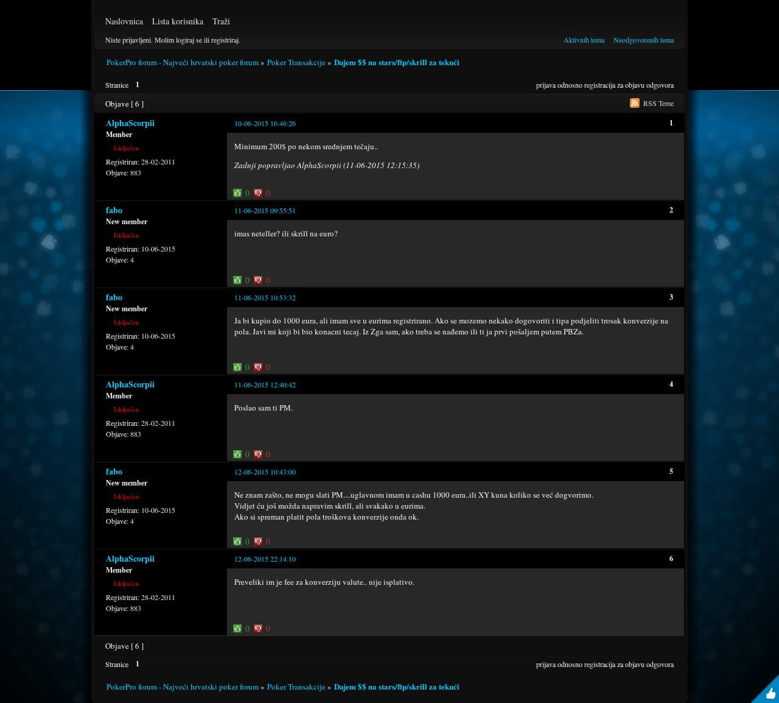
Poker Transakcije (296, 62)
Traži (221, 21)
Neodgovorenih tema (643, 39)
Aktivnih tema (584, 39)
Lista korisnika (177, 21)
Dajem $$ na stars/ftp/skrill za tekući (396, 62)
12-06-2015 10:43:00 (265, 471)
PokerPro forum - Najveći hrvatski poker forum (183, 62)
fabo (114, 209)
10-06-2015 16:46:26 (265, 123)
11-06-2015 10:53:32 (265, 297)
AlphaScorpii (130, 122)
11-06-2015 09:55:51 (265, 210)
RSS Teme (658, 103)
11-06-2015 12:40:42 (265, 384)
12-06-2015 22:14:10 (265, 558)
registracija (599, 85)
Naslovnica (124, 21)
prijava (546, 85)
